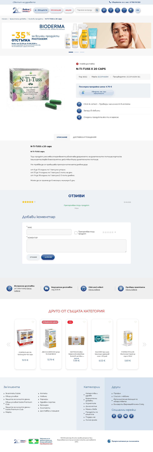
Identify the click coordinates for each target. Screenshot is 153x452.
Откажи (33, 257)
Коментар (32, 238)
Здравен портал (47, 402)
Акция (68, 10)
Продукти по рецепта (92, 413)
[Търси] (97, 10)
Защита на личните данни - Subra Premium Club (18, 408)
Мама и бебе (91, 409)
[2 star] (106, 232)
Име (29, 228)
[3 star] (108, 232)
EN (138, 10)
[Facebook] (114, 416)
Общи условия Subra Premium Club (18, 403)
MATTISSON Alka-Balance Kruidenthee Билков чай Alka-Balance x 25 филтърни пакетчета (76, 356)
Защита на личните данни (17, 399)
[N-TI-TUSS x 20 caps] (35, 88)
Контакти (45, 408)
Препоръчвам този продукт (86, 233)
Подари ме (90, 417)
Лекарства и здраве (91, 394)
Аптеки (43, 393)
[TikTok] (131, 416)
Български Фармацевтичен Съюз (129, 404)
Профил (117, 393)
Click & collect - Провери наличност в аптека (107, 104)
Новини (43, 396)
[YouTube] (125, 416)
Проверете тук (46, 443)
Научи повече (94, 290)
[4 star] (110, 232)
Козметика (91, 403)
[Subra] (22, 10)
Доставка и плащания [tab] (84, 137)
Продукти (42, 10)
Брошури (44, 405)
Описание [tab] (62, 137)
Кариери (44, 399)
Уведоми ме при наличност (99, 93)
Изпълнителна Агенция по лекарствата (126, 400)
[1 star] (103, 232)
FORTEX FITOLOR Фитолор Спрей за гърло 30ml (127, 354)
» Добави (48, 257)
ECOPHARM (103, 77)
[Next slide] (144, 344)
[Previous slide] (8, 344)
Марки (8, 412)
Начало (5, 19)
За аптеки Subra (12, 393)
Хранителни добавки (18, 19)
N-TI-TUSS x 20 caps (53, 19)
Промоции (56, 10)
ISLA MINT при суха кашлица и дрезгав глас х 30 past (102, 354)
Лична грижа (91, 420)
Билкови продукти (36, 19)
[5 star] (112, 232)
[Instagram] (119, 416)
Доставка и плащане (49, 411)
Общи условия (11, 396)
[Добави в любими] (33, 322)
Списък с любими (121, 396)
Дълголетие (91, 406)
